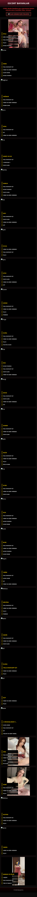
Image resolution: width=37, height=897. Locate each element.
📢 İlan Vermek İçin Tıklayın (18, 14)
